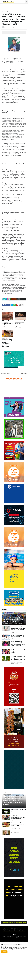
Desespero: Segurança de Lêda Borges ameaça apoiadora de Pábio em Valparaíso (13, 619)
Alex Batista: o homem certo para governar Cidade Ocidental (18, 651)
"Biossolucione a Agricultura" (18, 809)
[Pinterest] (17, 305)
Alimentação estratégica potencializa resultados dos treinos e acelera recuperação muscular (18, 824)
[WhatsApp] (14, 305)
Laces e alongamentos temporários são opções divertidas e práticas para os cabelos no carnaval (18, 643)
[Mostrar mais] (22, 305)
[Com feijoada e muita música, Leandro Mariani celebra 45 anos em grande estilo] (6, 817)
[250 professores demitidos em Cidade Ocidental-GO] (6, 637)
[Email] (20, 305)
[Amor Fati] (6, 832)
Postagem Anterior (5, 373)
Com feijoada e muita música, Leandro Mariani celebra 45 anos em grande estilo (18, 817)
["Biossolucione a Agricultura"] (6, 811)
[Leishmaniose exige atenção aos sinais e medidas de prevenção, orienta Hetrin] (20, 316)
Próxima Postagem (22, 373)
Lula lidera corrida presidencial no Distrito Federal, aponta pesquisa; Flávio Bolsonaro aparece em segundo (13, 800)
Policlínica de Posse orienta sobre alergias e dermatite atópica (7, 322)
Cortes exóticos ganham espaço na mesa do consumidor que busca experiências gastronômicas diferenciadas (7, 342)
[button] (1, 2)
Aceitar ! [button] (4, 951)
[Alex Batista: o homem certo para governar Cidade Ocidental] (6, 651)
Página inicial (5, 11)
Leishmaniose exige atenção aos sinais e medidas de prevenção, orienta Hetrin (20, 323)
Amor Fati (13, 831)
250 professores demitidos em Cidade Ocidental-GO (17, 636)
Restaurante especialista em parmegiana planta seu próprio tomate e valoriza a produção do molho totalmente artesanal (18, 659)
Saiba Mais (10, 949)
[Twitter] (12, 305)
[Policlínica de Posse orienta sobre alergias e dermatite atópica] (7, 316)
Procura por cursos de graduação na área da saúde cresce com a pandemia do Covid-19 (18, 629)
